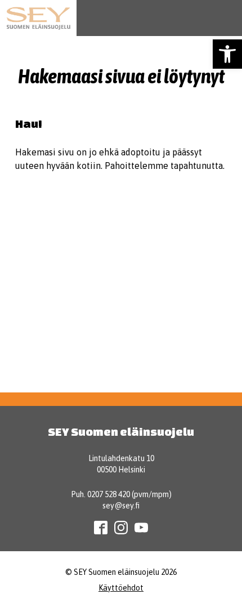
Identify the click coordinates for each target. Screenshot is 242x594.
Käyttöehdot (121, 587)
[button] (227, 54)
